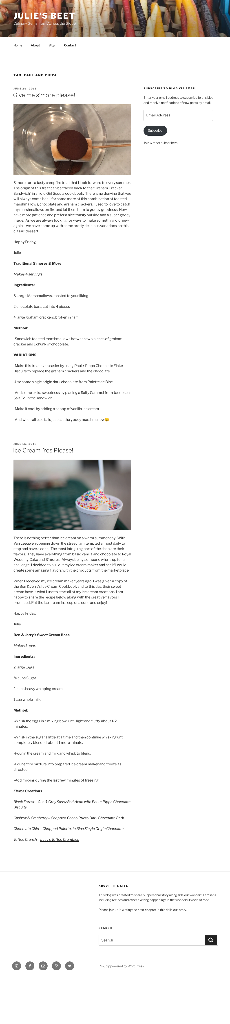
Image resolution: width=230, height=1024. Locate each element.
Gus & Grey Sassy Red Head (60, 802)
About (35, 45)
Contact (70, 45)
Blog (52, 45)
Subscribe (155, 130)
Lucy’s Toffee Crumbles (59, 839)
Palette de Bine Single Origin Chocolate (91, 829)
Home (17, 45)
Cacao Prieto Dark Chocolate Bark (95, 818)
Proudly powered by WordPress (121, 966)
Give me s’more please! (44, 95)
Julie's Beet (44, 16)
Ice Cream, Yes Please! (43, 450)
